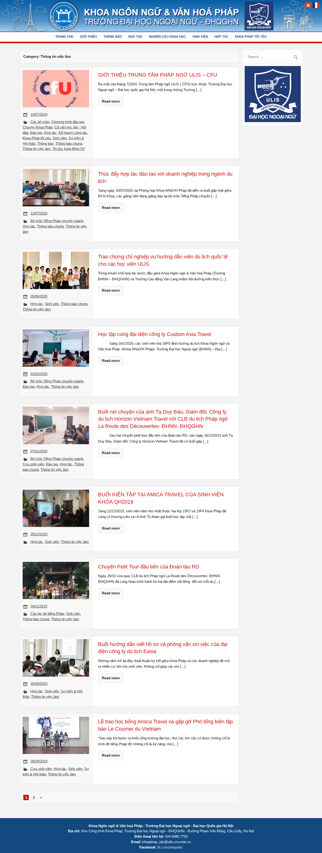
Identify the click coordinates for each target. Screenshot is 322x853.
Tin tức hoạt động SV (69, 149)
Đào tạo (135, 36)
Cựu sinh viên (33, 464)
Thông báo (112, 36)
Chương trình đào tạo (67, 122)
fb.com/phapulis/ (170, 847)
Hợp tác (221, 36)
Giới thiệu (88, 36)
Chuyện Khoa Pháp (38, 127)
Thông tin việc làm (37, 149)
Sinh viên (200, 36)
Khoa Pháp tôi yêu (251, 36)
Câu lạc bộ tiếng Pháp (47, 614)
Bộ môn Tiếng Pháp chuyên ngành (56, 221)
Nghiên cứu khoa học (167, 36)
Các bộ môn (39, 122)
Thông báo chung (68, 143)
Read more (111, 101)
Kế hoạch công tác (72, 133)
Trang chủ (64, 36)
